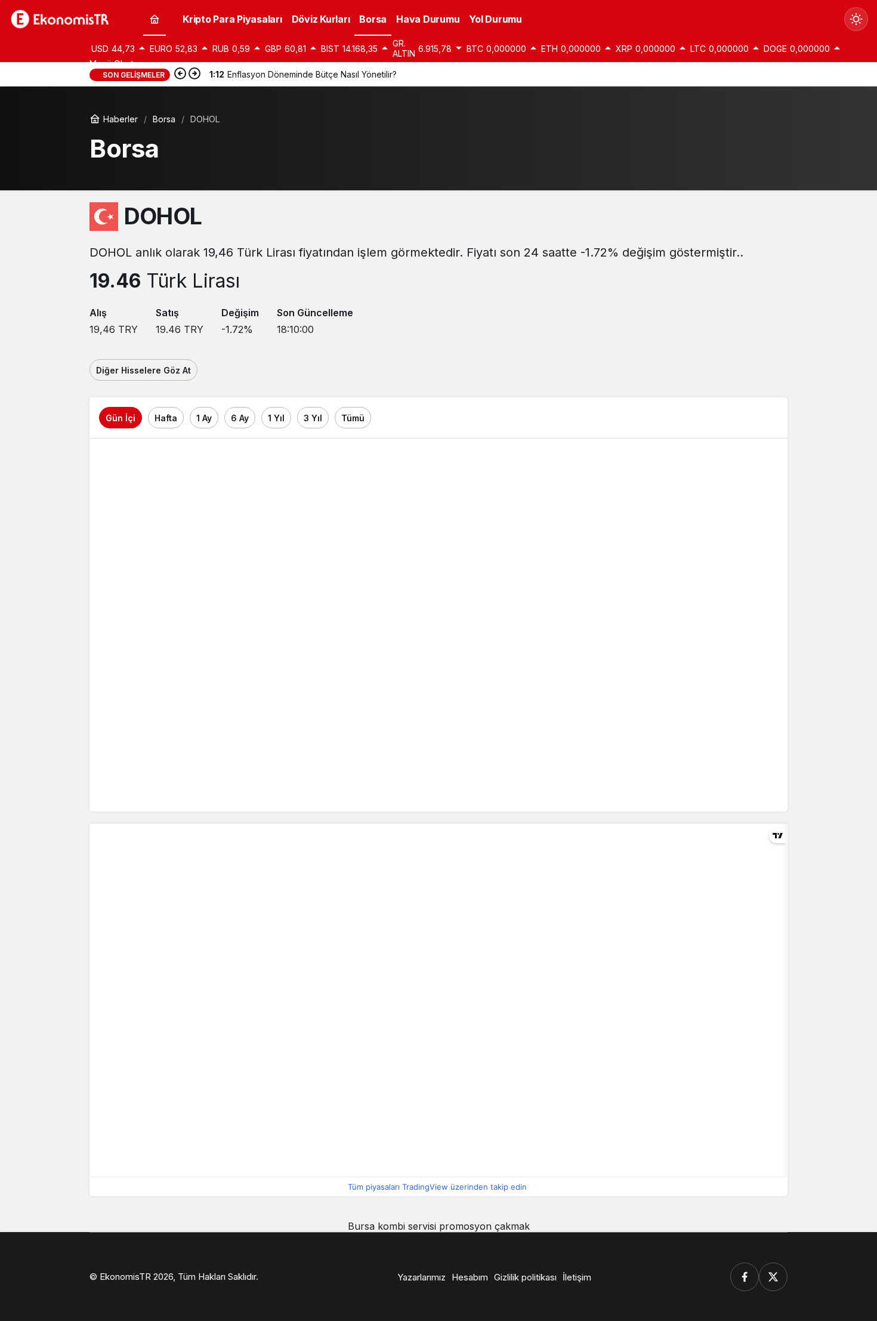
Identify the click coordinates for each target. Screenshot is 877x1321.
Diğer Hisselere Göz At (143, 370)
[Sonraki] (194, 75)
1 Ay (204, 418)
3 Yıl (313, 418)
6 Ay (240, 418)
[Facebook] (744, 1277)
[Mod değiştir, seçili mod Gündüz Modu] (856, 19)
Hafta (166, 418)
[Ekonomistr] (62, 18)
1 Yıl (276, 418)
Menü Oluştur (115, 63)
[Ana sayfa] (154, 19)
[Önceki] (180, 75)
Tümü (353, 418)
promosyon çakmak (484, 1226)
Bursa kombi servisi (392, 1226)
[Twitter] (773, 1277)
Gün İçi (120, 418)
